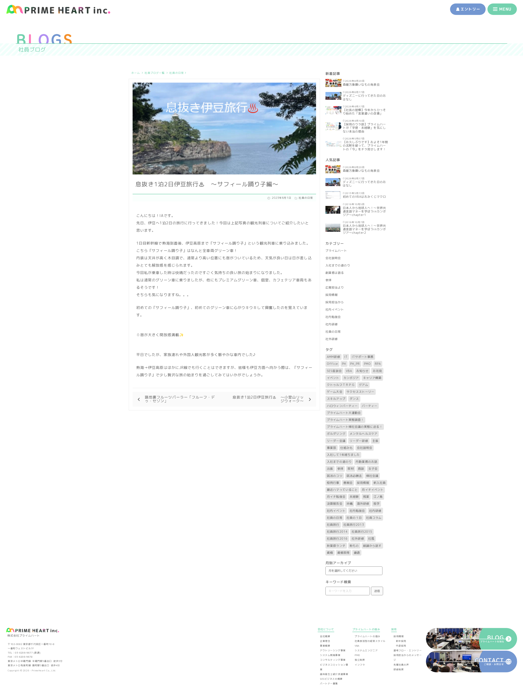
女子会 (373, 469)
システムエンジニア (366, 650)
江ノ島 (378, 497)
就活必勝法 (354, 476)
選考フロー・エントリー (407, 650)
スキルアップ (336, 399)
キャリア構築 (372, 378)
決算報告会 (334, 504)
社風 (371, 539)
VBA (349, 371)
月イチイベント (372, 490)
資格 (330, 553)
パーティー (369, 406)
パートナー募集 (329, 683)
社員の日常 (176, 73)
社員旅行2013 (353, 525)
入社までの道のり (337, 265)
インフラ (360, 664)
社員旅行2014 (337, 532)
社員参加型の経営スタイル (370, 641)
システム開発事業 (330, 655)
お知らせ (362, 371)
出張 (330, 469)
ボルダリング (336, 434)
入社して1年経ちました (343, 455)
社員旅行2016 (337, 539)
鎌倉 (357, 553)
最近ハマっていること (342, 490)
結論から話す (372, 546)
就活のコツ (334, 476)
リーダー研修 (359, 441)
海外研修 (363, 504)
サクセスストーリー (360, 392)
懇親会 (348, 483)
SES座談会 (334, 371)
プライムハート (336, 251)
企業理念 (325, 641)
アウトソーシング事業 (333, 650)
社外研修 (331, 339)
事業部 (331, 448)
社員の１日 (354, 518)
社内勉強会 (333, 317)
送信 (377, 591)
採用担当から (334, 302)
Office (332, 364)
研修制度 (398, 669)
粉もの (354, 546)
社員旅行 (333, 525)
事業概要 (325, 645)
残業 (366, 497)
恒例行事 (333, 483)
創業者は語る (334, 273)
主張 (375, 441)
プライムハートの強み (367, 636)
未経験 (354, 497)
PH (344, 364)
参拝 (328, 280)
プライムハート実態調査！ (345, 420)
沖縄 (349, 504)
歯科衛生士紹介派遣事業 (334, 674)
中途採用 (401, 645)
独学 (376, 504)
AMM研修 (333, 357)
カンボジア (351, 378)
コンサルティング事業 (333, 660)
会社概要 (325, 636)
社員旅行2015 (362, 532)
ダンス (354, 399)
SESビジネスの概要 (331, 679)
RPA (378, 364)
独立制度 (360, 660)
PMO (367, 364)
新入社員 (379, 483)
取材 (351, 469)
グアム (363, 385)
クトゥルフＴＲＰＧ (341, 385)
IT (346, 357)
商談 (361, 469)
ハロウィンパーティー (342, 406)
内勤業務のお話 (366, 462)
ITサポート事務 (363, 357)
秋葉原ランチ (336, 546)
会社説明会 (333, 258)
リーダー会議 (336, 441)
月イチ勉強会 (336, 497)
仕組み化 (346, 448)
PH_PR (355, 364)
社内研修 (331, 324)
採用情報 (331, 295)
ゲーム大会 (334, 392)
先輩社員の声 (401, 664)
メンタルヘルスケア (363, 434)
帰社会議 (372, 476)
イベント (333, 378)
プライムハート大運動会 (344, 413)
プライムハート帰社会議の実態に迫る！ (354, 427)
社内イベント (334, 310)
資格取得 (343, 553)
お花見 (377, 371)
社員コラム (373, 518)
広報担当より (334, 287)
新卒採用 (401, 641)
